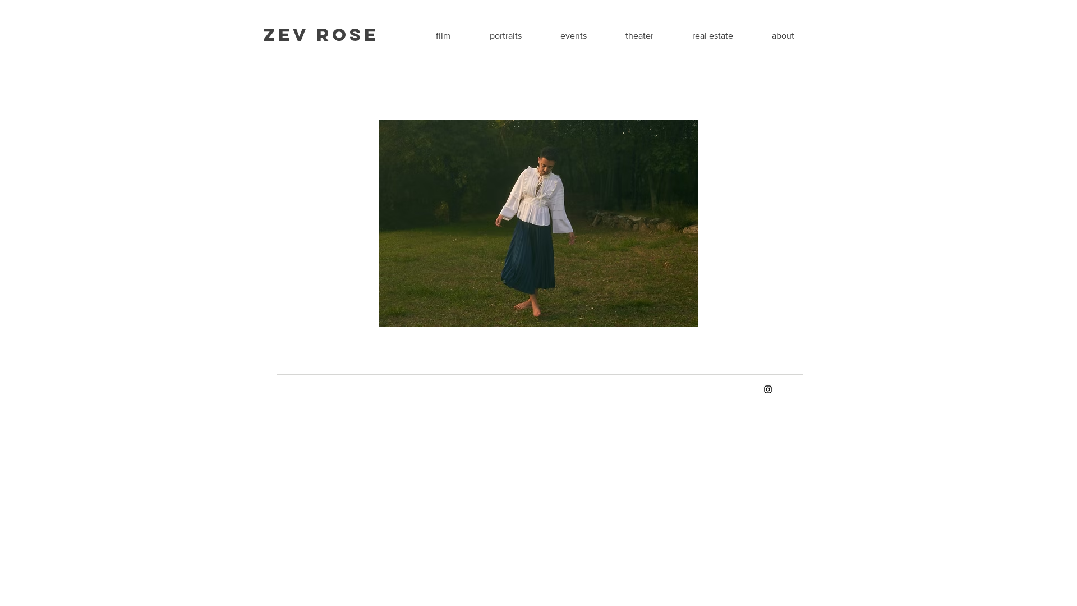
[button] (538, 223)
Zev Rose (321, 35)
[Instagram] (768, 389)
